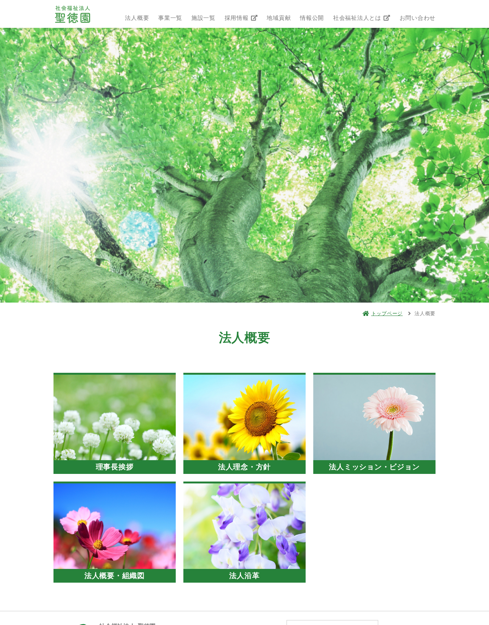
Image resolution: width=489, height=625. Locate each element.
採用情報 (238, 17)
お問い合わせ (418, 17)
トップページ (387, 313)
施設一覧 (203, 17)
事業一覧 (170, 17)
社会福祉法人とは (358, 17)
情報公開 (312, 17)
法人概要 (137, 17)
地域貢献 (279, 17)
